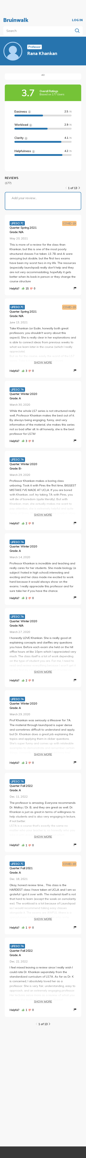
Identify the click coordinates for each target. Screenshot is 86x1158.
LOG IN (77, 20)
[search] (39, 30)
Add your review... (24, 198)
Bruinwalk (15, 20)
